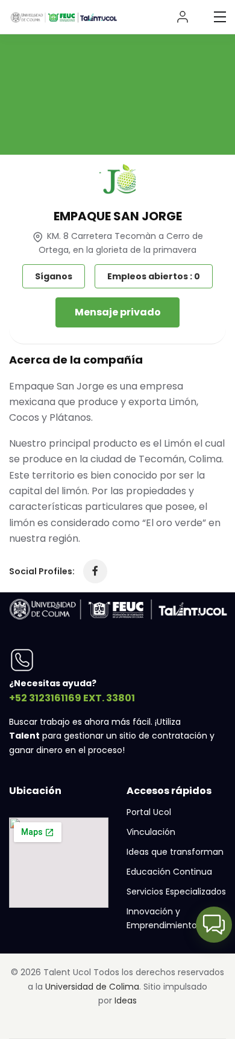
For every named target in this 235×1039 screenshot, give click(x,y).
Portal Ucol (149, 812)
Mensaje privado (118, 312)
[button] (214, 925)
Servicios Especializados (176, 891)
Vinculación (151, 832)
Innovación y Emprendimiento (162, 918)
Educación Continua (169, 872)
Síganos (53, 276)
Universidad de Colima (92, 987)
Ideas (125, 1000)
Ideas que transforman (175, 852)
